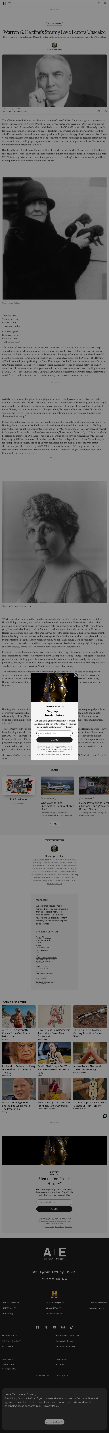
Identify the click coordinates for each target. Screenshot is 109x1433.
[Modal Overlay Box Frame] (54, 716)
